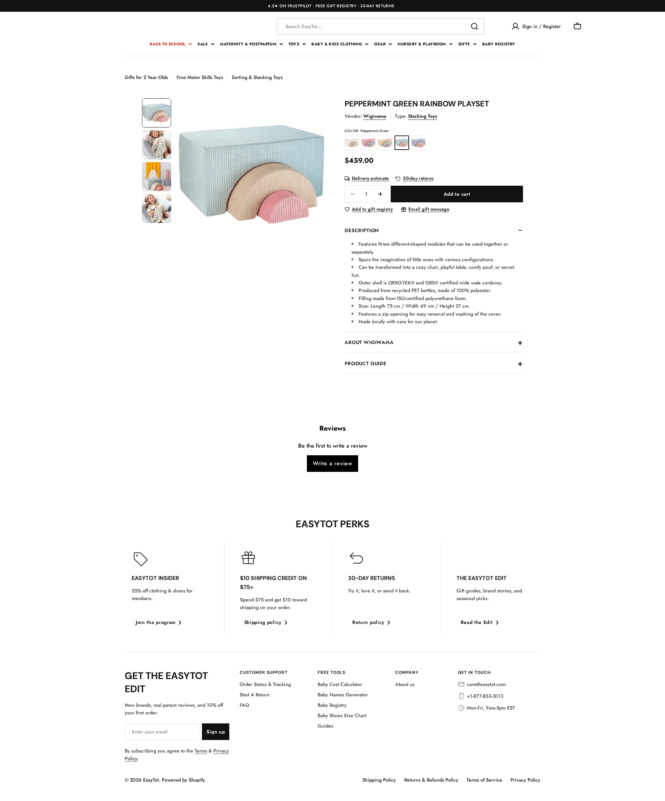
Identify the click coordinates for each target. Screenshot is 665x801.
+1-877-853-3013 (485, 696)
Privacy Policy (525, 779)
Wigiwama (374, 116)
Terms (201, 750)
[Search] (474, 26)
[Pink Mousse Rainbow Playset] (368, 142)
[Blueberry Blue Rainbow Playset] (418, 142)
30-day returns (418, 179)
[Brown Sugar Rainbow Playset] (385, 142)
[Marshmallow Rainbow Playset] (352, 142)
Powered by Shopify (183, 779)
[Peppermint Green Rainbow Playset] (401, 142)
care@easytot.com (486, 684)
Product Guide (366, 363)
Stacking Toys (422, 116)
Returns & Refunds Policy (431, 779)
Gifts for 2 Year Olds (146, 77)
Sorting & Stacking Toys (257, 77)
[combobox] (380, 26)
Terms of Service (484, 779)
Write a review (332, 463)
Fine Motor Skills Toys (200, 77)
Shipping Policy (379, 779)
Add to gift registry (372, 209)
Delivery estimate (370, 179)
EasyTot (151, 779)
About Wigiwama (369, 342)
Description (362, 230)
